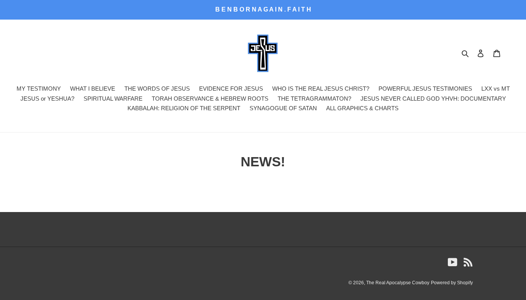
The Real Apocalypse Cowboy (397, 282)
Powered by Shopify (452, 282)
